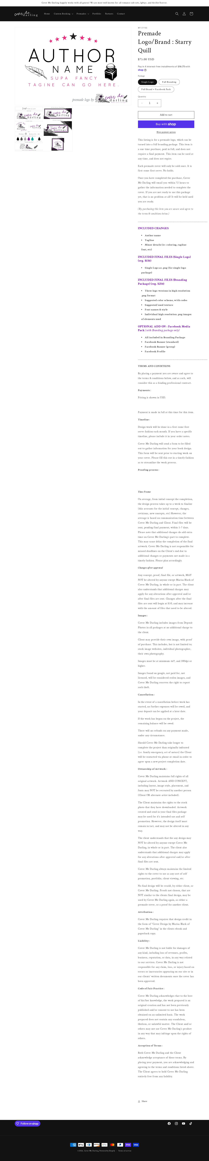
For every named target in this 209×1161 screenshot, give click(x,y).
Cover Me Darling (91, 1151)
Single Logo (147, 82)
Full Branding (169, 82)
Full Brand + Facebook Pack (156, 89)
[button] (63, 13)
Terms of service (124, 1151)
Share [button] (144, 1101)
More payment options (166, 132)
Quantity (142, 96)
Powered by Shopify (107, 1151)
